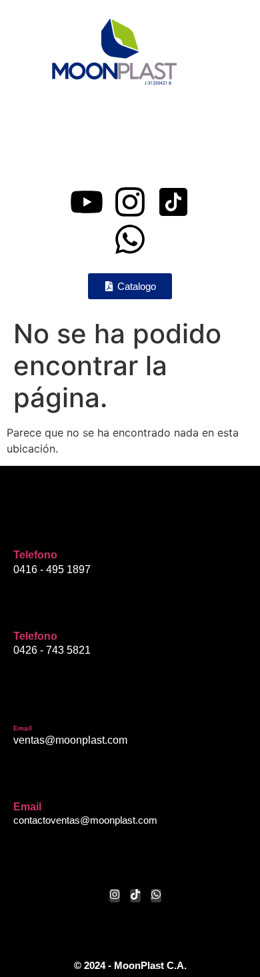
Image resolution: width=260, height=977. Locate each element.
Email (22, 728)
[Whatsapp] (130, 239)
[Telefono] (23, 529)
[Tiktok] (135, 895)
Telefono (35, 554)
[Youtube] (86, 202)
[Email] (23, 705)
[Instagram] (130, 202)
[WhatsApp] (156, 895)
